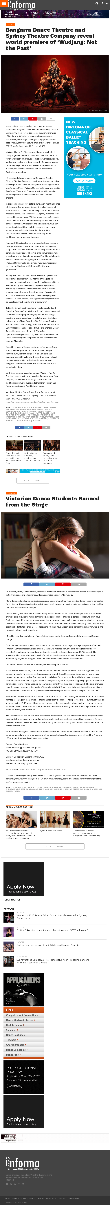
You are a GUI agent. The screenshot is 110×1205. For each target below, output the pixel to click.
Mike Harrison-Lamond (50, 789)
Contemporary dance (33, 411)
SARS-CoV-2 (85, 789)
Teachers (11, 1039)
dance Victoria (81, 787)
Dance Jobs (12, 1054)
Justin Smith (43, 415)
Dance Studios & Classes (19, 1020)
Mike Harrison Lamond (27, 789)
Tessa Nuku (54, 419)
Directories (74, 1199)
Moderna (67, 789)
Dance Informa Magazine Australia (20, 1199)
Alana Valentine (41, 407)
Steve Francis (52, 417)
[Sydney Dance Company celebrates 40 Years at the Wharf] (32, 449)
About (41, 1199)
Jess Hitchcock (28, 415)
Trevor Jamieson (14, 421)
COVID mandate (29, 787)
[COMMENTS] (50, 118)
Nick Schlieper (23, 417)
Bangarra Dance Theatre (39, 409)
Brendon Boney (13, 411)
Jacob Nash (49, 413)
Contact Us (51, 1199)
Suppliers (11, 1030)
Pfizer (76, 789)
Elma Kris (19, 413)
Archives (62, 1199)
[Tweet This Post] (24, 118)
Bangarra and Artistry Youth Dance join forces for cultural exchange (50, 458)
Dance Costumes (15, 1034)
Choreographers (15, 1044)
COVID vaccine (44, 787)
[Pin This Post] (32, 118)
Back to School (14, 1025)
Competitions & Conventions (22, 1015)
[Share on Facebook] (15, 118)
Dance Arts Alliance (62, 787)
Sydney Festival (14, 419)
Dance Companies (16, 1049)
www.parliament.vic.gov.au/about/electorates (43, 769)
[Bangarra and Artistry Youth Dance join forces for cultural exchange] (51, 449)
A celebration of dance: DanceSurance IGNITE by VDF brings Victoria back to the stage (87, 833)
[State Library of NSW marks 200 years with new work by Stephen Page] (14, 449)
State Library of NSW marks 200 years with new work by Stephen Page (13, 458)
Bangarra (21, 409)
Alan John (26, 407)
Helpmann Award (34, 413)
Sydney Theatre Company (34, 419)
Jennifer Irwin (13, 415)
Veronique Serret (33, 421)
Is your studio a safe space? (51, 831)
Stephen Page (37, 417)
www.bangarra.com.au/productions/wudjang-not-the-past (32, 402)
